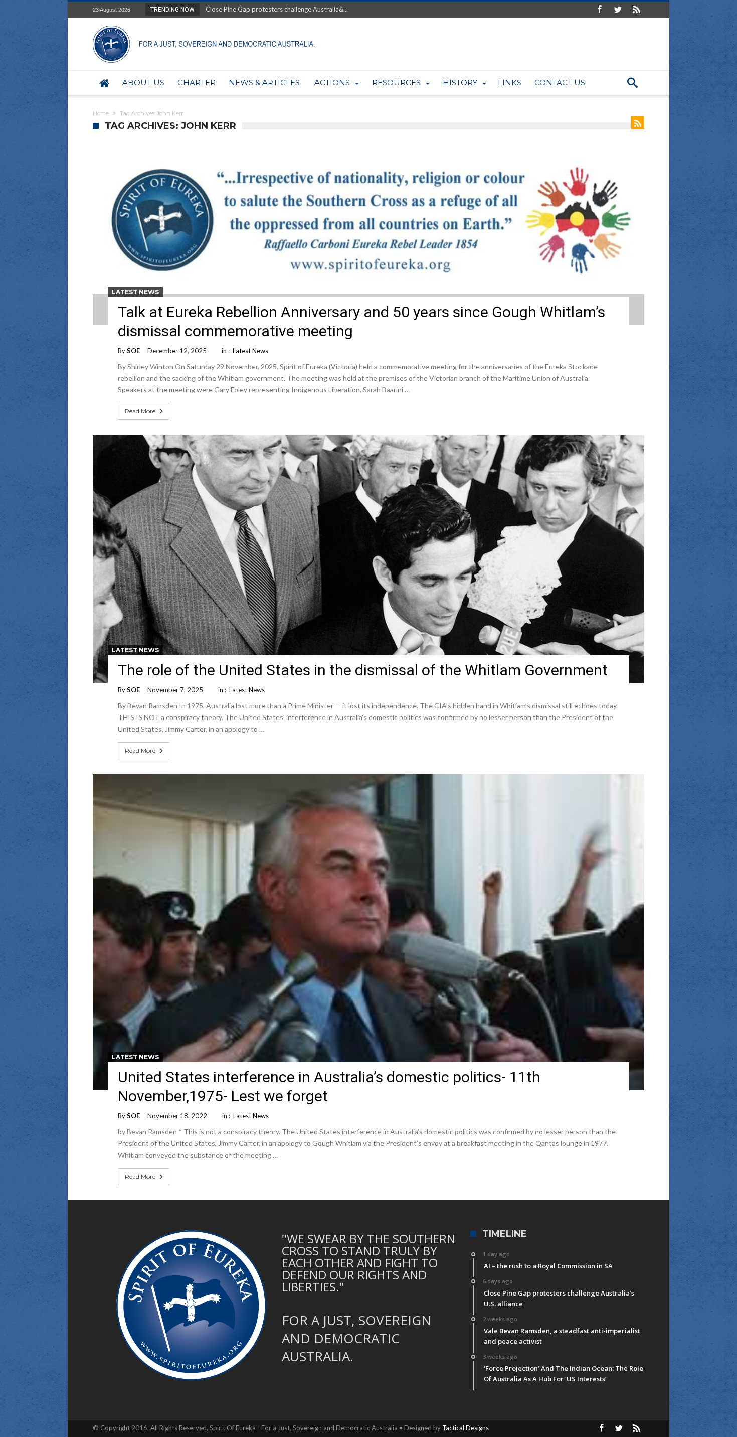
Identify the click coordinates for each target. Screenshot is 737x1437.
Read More (140, 411)
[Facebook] (599, 10)
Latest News (135, 292)
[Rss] (636, 10)
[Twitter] (618, 10)
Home (101, 113)
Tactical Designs (465, 1428)
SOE (133, 351)
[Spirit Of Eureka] (205, 25)
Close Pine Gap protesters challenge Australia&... (274, 9)
